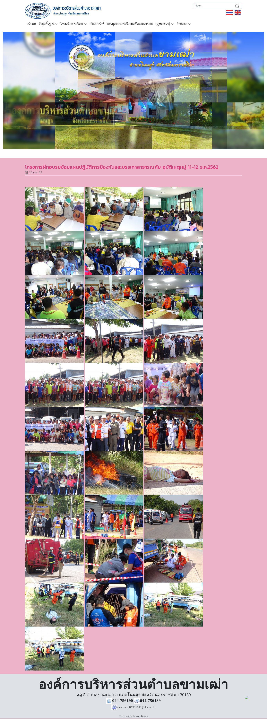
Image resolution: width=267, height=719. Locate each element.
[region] (133, 90)
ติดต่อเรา (182, 24)
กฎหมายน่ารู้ (163, 24)
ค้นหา (237, 6)
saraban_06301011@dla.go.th (136, 707)
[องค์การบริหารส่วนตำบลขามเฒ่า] (67, 10)
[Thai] (229, 12)
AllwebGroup (140, 716)
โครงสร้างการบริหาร (72, 24)
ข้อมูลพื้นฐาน (46, 24)
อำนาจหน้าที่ (97, 24)
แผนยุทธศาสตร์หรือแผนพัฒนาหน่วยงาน (130, 24)
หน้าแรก (31, 24)
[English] (238, 12)
